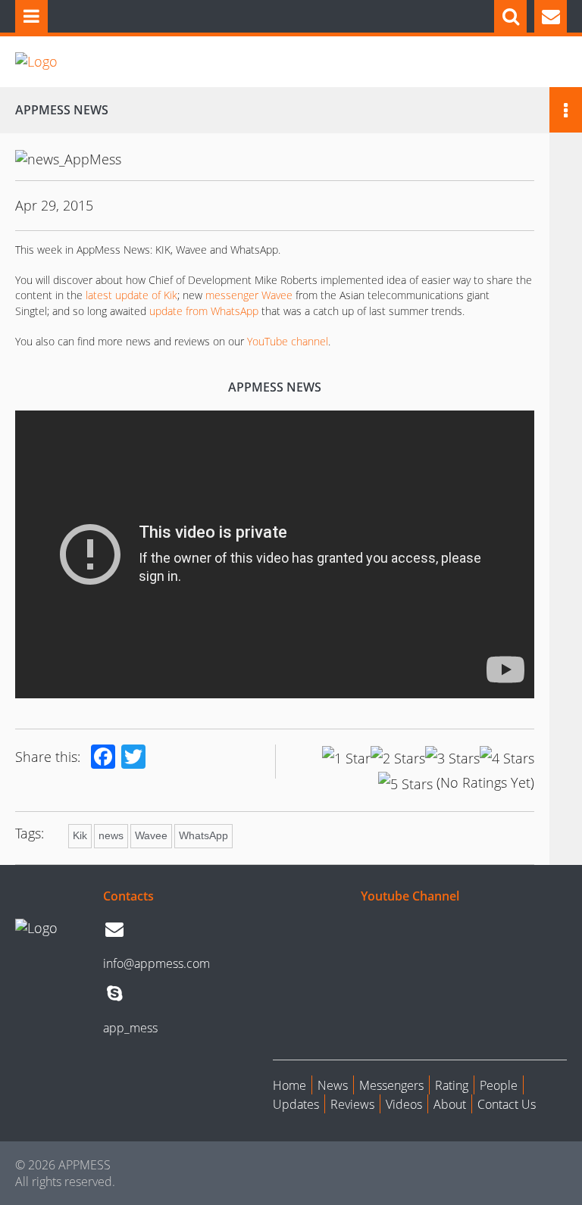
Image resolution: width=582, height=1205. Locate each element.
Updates (296, 1104)
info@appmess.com (156, 963)
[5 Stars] (405, 784)
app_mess (130, 1027)
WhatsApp (203, 835)
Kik (80, 835)
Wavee (151, 835)
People (499, 1085)
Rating (451, 1085)
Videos (404, 1104)
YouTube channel (287, 341)
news (111, 835)
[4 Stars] (507, 758)
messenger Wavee (249, 295)
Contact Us (506, 1104)
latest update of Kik (130, 295)
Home (289, 1085)
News (333, 1085)
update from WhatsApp (203, 311)
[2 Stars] (398, 758)
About (449, 1104)
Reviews (352, 1104)
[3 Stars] (452, 758)
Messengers (391, 1085)
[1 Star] (346, 758)
